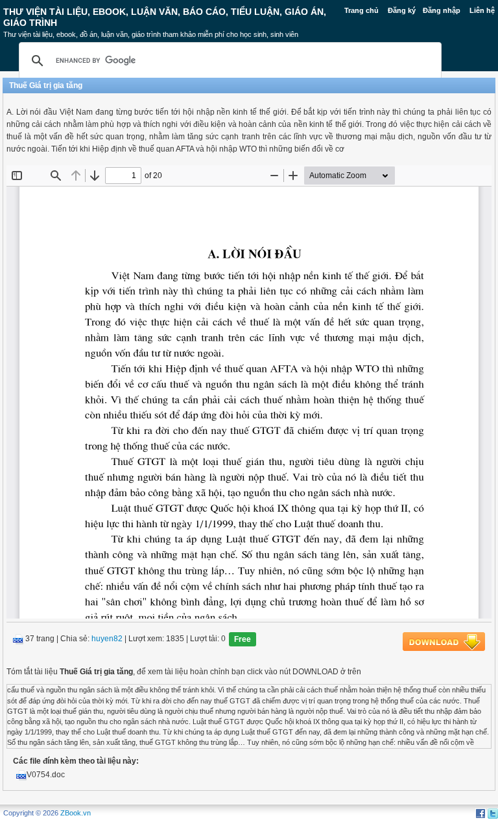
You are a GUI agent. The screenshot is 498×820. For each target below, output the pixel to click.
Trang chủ (361, 10)
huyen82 (107, 639)
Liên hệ (482, 10)
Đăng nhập (441, 10)
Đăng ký (402, 10)
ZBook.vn (75, 813)
